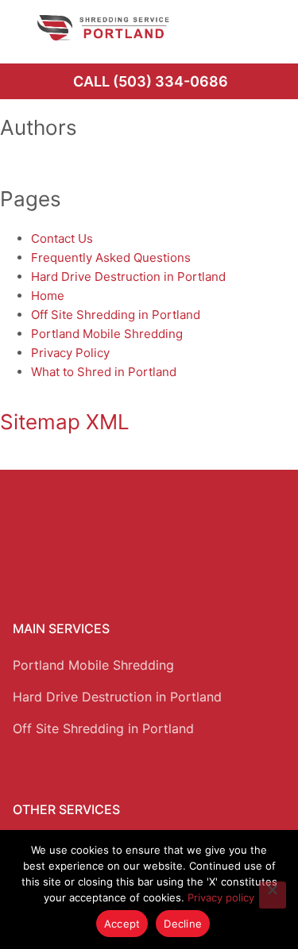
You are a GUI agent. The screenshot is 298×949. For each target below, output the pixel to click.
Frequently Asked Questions (111, 257)
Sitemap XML (65, 421)
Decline (183, 923)
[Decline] (272, 895)
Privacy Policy (70, 352)
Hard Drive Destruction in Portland (128, 276)
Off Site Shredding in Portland (115, 314)
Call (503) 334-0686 (150, 81)
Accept (122, 923)
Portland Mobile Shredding (107, 333)
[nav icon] (264, 27)
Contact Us (62, 238)
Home (47, 295)
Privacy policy (221, 897)
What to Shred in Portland (103, 371)
